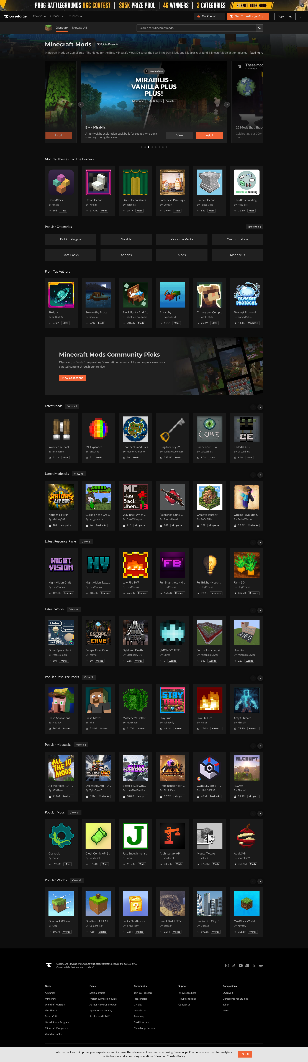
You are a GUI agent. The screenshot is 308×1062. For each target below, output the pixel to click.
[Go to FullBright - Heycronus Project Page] (209, 573)
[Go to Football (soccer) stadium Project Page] (209, 641)
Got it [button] (245, 1054)
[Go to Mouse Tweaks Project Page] (209, 844)
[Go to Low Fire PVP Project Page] (135, 573)
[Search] (259, 28)
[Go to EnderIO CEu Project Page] (246, 438)
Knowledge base (187, 993)
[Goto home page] (15, 16)
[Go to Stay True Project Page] (172, 709)
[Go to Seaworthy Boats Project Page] (98, 303)
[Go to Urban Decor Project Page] (98, 191)
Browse (37, 16)
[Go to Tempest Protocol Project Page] (246, 303)
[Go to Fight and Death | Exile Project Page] (135, 641)
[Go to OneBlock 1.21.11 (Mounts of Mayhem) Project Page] (98, 912)
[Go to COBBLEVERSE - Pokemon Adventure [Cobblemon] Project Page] (209, 777)
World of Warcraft (55, 1005)
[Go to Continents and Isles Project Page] (135, 438)
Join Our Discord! (143, 993)
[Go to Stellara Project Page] (61, 303)
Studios (73, 16)
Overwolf (228, 993)
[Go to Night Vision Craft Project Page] (61, 573)
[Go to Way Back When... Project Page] (135, 506)
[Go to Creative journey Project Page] (209, 506)
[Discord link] (247, 965)
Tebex (226, 1005)
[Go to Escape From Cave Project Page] (98, 641)
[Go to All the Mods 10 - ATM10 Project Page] (61, 777)
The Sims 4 (51, 1010)
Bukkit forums (141, 1022)
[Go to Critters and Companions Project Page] (209, 303)
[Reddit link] (261, 965)
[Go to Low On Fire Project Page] (209, 709)
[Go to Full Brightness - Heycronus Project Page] (172, 573)
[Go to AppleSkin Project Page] (246, 844)
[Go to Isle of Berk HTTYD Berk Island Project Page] (172, 912)
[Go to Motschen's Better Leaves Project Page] (135, 709)
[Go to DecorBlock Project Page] (61, 191)
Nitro (226, 1010)
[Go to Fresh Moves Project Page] (98, 709)
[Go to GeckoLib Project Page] (61, 844)
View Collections (72, 378)
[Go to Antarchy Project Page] (172, 303)
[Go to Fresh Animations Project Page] (61, 709)
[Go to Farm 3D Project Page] (246, 573)
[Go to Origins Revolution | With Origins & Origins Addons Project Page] (246, 506)
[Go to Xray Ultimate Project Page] (246, 709)
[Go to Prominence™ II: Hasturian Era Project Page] (172, 777)
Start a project (97, 993)
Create (55, 16)
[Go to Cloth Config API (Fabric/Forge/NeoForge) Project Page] (98, 844)
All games (50, 993)
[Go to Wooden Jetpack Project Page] (61, 438)
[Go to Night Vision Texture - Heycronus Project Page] (98, 573)
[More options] (300, 16)
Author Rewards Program (103, 1005)
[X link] (254, 965)
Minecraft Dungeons (56, 1028)
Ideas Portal (140, 999)
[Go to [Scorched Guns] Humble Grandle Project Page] (172, 506)
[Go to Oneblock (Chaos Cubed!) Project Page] (61, 912)
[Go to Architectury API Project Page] (172, 844)
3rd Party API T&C (99, 1016)
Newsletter (140, 1010)
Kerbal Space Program (57, 1022)
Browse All (79, 27)
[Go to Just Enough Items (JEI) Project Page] (135, 844)
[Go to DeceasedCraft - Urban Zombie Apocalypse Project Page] (98, 777)
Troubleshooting (187, 999)
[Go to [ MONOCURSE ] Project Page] (172, 641)
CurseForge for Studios (235, 999)
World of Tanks (53, 1034)
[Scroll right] (260, 407)
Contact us (184, 1005)
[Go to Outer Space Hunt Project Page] (61, 641)
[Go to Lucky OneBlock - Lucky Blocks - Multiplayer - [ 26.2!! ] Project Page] (135, 912)
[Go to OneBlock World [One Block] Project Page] (246, 912)
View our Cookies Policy (170, 1056)
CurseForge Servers (144, 1028)
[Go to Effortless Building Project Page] (246, 191)
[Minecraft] (48, 28)
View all (72, 406)
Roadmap (139, 1016)
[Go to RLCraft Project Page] (246, 777)
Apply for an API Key (100, 1010)
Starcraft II (51, 1016)
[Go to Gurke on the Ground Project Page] (98, 506)
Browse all (254, 227)
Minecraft (50, 999)
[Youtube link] (240, 965)
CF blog (138, 1005)
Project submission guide (103, 999)
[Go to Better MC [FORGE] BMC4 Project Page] (135, 777)
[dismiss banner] (302, 5)
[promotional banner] (154, 5)
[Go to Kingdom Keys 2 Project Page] (172, 438)
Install (209, 135)
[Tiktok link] (234, 965)
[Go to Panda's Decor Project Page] (209, 191)
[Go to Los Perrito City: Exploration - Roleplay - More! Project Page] (209, 912)
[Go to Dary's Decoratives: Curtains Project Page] (135, 191)
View (179, 135)
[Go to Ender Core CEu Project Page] (209, 438)
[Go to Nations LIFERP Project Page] (61, 506)
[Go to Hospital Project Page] (246, 641)
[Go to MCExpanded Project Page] (98, 438)
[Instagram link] (227, 965)
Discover (62, 27)
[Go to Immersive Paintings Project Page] (172, 191)
